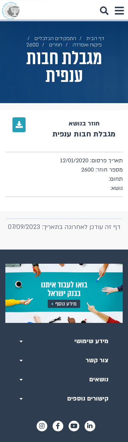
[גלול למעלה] (64, 249)
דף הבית (95, 38)
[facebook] (58, 426)
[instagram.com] (42, 426)
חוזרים (55, 44)
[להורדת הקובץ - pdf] (19, 124)
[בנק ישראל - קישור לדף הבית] (10, 10)
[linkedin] (90, 426)
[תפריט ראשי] (119, 10)
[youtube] (74, 426)
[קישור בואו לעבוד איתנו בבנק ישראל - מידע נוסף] (64, 293)
